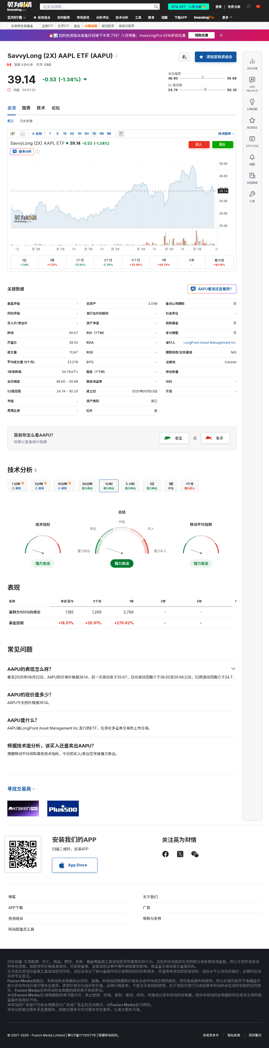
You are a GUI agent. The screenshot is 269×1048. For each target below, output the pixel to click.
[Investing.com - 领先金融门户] (19, 7)
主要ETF (47, 26)
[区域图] (22, 134)
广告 (146, 907)
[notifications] (249, 6)
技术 (41, 108)
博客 (12, 897)
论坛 (55, 108)
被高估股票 (126, 26)
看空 (178, 438)
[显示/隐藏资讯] (121, 134)
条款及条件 (211, 1035)
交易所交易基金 (22, 25)
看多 (219, 438)
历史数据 (26, 121)
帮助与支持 (152, 918)
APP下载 (15, 907)
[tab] (17, 486)
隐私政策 (233, 1035)
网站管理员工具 (21, 929)
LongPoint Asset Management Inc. (210, 343)
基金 (77, 26)
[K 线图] (12, 134)
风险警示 (255, 1035)
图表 (26, 108)
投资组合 (15, 918)
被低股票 (108, 26)
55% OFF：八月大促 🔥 (188, 6)
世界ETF (63, 26)
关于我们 (150, 897)
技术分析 (20, 470)
